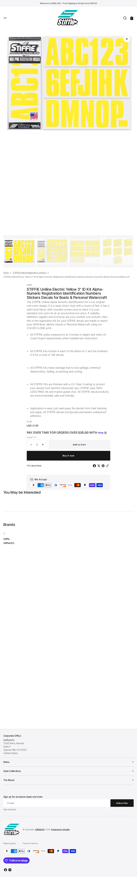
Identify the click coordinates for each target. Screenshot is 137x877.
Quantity (32, 437)
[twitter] (99, 465)
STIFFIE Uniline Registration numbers (29, 272)
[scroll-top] (130, 870)
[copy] (108, 465)
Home (6, 272)
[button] (5, 18)
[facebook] (95, 465)
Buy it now (68, 455)
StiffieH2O (8, 543)
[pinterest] (104, 465)
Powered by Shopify (60, 829)
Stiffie (6, 538)
